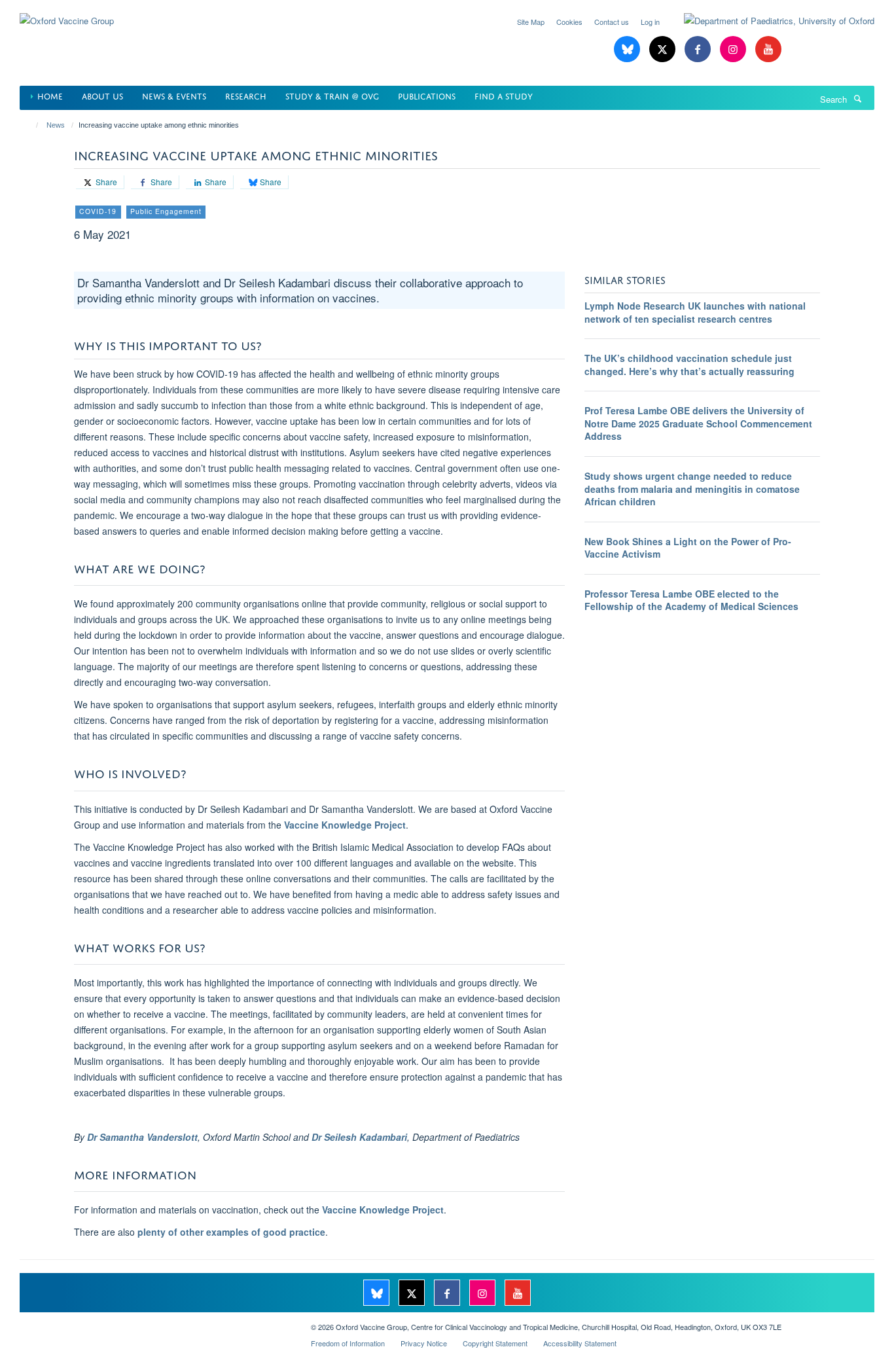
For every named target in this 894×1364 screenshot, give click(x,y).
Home (50, 95)
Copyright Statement (495, 1343)
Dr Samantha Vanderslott (142, 1136)
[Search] (857, 98)
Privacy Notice (424, 1343)
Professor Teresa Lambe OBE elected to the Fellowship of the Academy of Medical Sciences (691, 600)
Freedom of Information (348, 1343)
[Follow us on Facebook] (699, 49)
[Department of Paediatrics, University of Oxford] (769, 21)
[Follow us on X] (663, 49)
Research (245, 95)
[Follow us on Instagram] (734, 49)
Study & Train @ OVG (332, 95)
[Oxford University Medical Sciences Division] (155, 1322)
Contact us (611, 21)
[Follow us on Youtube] (768, 49)
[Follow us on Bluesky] (628, 49)
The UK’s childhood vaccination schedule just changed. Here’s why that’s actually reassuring (689, 364)
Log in (650, 21)
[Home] (31, 125)
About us (102, 95)
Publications (427, 95)
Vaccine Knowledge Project (345, 824)
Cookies (569, 21)
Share (105, 181)
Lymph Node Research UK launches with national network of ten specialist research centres (695, 312)
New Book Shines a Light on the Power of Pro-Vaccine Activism (687, 548)
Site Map (531, 21)
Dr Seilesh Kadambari (359, 1136)
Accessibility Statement (580, 1343)
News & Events (174, 95)
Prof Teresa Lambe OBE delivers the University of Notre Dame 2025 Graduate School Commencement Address (698, 423)
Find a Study (503, 95)
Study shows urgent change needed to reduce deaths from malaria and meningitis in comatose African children (692, 488)
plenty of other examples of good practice (231, 1231)
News (55, 125)
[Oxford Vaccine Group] (67, 13)
